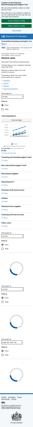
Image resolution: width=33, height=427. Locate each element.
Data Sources (5, 399)
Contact (13, 399)
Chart (7, 105)
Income (6, 83)
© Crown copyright (16, 422)
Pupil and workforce (10, 89)
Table (6, 109)
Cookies (3, 397)
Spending (6, 80)
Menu (3, 44)
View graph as (6, 93)
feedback (26, 47)
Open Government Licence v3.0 (10, 407)
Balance (6, 86)
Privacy (19, 397)
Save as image (20, 120)
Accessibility (12, 397)
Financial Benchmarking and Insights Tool (16, 41)
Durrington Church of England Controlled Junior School (12, 54)
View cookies (16, 30)
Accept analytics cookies (16, 21)
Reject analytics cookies (16, 26)
